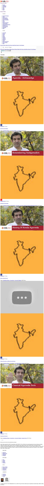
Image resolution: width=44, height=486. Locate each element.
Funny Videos (5, 42)
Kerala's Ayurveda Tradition (4, 128)
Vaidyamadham (12, 205)
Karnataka (4, 6)
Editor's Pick (8, 45)
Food (3, 35)
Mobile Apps (5, 453)
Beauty (4, 33)
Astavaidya (18, 205)
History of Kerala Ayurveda (4, 278)
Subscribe (4, 454)
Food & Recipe (5, 26)
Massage (4, 39)
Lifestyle (4, 38)
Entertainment (5, 17)
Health (4, 36)
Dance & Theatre (5, 22)
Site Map (4, 455)
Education (4, 27)
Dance (4, 34)
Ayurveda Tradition (13, 130)
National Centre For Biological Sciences (30, 205)
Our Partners (22, 45)
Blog (15, 45)
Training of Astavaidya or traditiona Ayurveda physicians (7, 361)
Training (23, 363)
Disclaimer (4, 468)
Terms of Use (5, 467)
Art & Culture (5, 23)
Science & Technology (6, 24)
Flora (3, 20)
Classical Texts (24, 438)
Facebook (4, 475)
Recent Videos (2, 45)
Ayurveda (4, 32)
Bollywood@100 (5, 41)
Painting (4, 462)
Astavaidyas (19, 130)
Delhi (3, 8)
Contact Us (4, 469)
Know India (12, 45)
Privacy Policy (5, 466)
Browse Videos (3, 11)
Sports (4, 21)
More (3, 9)
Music (4, 16)
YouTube (4, 474)
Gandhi (4, 460)
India (3, 459)
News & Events (5, 18)
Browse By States (3, 3)
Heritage (4, 37)
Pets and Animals (5, 19)
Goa (3, 7)
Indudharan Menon (6, 130)
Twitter (4, 476)
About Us (18, 45)
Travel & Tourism (6, 15)
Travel (4, 40)
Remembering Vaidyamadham (4, 203)
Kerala (4, 4)
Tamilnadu (4, 5)
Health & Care (5, 25)
